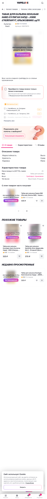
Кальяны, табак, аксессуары (31, 9)
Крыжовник (39, 176)
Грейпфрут (30, 176)
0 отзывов (23, 23)
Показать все (9, 121)
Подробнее (29, 483)
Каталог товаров (12, 9)
